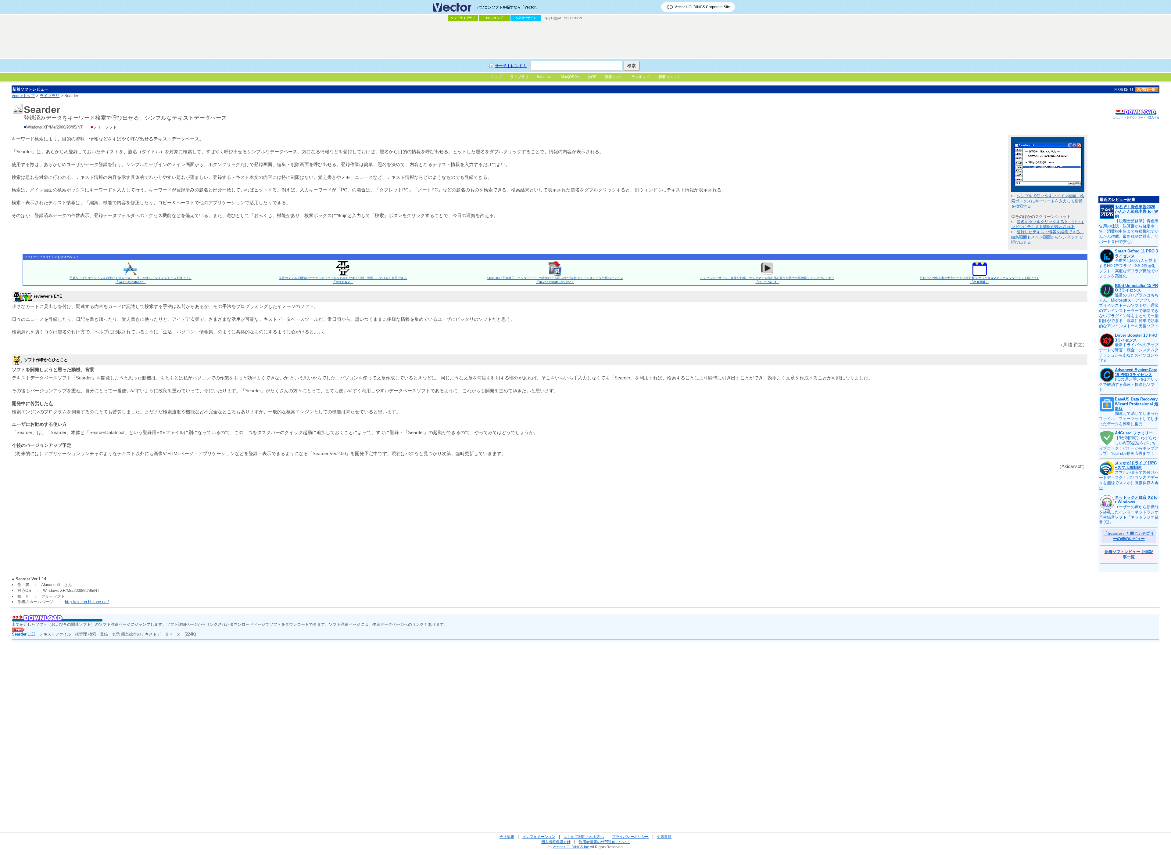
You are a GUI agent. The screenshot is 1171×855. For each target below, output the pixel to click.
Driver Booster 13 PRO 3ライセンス (1136, 337)
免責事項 (664, 837)
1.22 (23, 634)
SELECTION (573, 18)
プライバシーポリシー (630, 837)
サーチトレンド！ (511, 65)
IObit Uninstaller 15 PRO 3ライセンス (1136, 288)
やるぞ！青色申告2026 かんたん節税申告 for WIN (1136, 212)
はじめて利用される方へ (584, 837)
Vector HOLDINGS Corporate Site (702, 7)
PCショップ (494, 18)
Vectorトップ (23, 95)
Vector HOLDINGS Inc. (571, 847)
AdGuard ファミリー (1134, 433)
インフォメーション (538, 837)
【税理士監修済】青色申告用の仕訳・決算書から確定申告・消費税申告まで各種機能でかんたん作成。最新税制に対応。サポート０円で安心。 (1128, 231)
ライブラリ (49, 95)
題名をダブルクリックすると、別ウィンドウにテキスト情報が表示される (1047, 224)
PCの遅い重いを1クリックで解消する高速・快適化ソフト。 (1128, 384)
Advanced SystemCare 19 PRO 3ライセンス (1136, 372)
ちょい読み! (553, 18)
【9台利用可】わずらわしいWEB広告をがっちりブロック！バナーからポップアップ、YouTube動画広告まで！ (1128, 446)
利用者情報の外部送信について (604, 842)
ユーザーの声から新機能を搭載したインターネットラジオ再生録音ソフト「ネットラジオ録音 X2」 (1128, 515)
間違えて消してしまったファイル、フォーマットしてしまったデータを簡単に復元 (1128, 418)
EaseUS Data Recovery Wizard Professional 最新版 (1136, 404)
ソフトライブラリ (463, 18)
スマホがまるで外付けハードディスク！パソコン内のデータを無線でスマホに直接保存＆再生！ (1128, 480)
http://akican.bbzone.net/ (87, 602)
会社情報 (507, 837)
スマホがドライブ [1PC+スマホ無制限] (1136, 465)
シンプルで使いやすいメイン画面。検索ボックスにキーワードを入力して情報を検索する (1047, 201)
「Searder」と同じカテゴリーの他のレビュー (1129, 536)
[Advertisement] (585, 40)
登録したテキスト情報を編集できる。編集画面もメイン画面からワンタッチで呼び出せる (1047, 237)
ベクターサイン (525, 18)
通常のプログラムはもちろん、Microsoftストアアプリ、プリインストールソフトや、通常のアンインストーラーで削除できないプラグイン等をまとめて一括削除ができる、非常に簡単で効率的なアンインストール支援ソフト (1128, 310)
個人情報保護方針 (556, 842)
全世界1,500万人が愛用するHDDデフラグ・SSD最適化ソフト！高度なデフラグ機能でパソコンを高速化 (1128, 268)
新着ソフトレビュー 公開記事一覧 (1129, 554)
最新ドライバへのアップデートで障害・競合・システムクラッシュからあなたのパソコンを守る (1128, 352)
